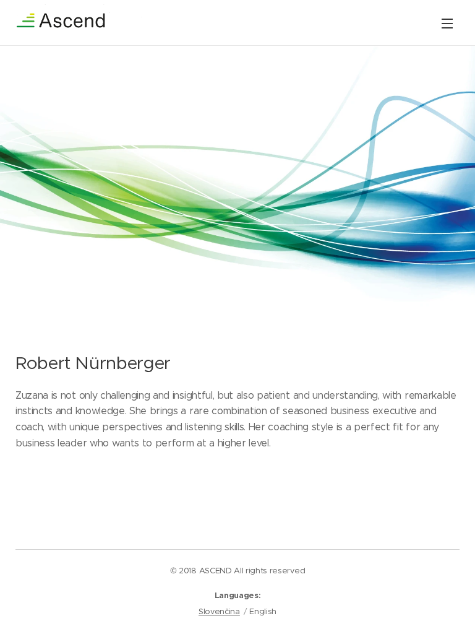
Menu (447, 23)
